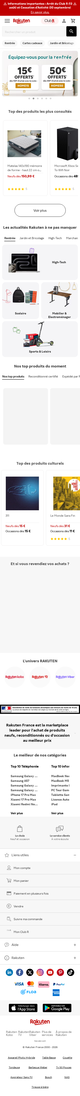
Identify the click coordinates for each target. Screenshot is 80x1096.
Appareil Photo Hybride (21, 1057)
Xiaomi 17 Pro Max (23, 799)
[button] (40, 8)
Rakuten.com (40, 1041)
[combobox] (34, 32)
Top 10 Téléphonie (25, 766)
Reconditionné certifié (43, 376)
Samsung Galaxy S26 (25, 776)
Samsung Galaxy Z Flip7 (26, 785)
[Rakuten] (20, 20)
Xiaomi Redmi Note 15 (26, 804)
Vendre (18, 906)
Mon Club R (21, 932)
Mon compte (22, 868)
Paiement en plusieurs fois (31, 893)
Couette (67, 1057)
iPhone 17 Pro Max (23, 795)
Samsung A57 (20, 780)
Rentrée (9, 238)
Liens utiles (20, 855)
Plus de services (47, 1033)
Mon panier (21, 880)
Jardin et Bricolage (32, 238)
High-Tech (55, 238)
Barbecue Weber (38, 1067)
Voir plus (40, 210)
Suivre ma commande (28, 919)
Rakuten (18, 958)
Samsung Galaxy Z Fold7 (26, 790)
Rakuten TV (23, 1033)
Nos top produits (13, 376)
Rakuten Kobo (11, 1033)
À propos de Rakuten (64, 1033)
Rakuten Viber (34, 1033)
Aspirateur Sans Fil (21, 1077)
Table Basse (49, 1057)
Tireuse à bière (40, 1087)
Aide (15, 945)
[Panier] (73, 21)
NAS (67, 1077)
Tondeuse (14, 1067)
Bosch (48, 1077)
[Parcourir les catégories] (7, 21)
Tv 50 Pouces (63, 1067)
